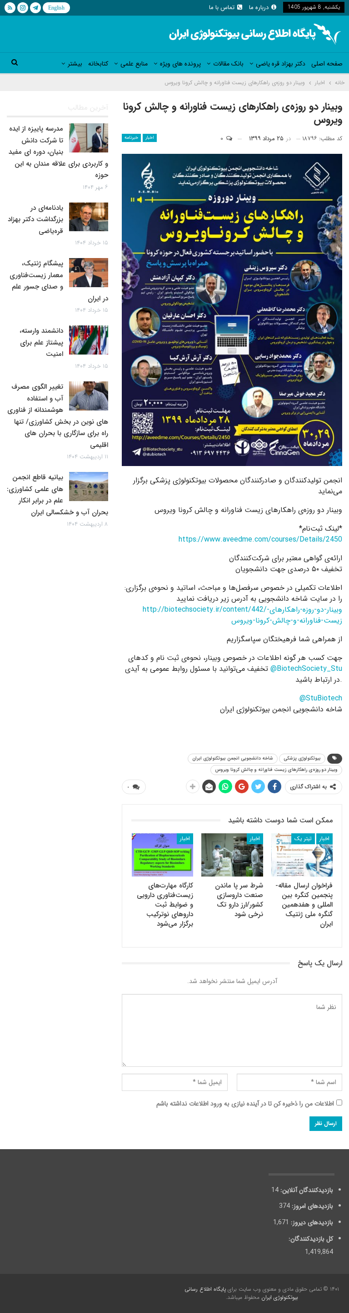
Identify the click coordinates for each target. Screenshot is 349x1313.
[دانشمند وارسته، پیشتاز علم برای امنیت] (88, 340)
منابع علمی (134, 64)
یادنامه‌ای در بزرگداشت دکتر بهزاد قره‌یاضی (35, 220)
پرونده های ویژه (180, 64)
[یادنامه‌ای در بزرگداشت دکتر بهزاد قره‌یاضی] (88, 217)
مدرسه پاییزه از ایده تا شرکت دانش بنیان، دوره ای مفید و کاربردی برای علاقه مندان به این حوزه (58, 152)
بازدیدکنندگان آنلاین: (306, 1190)
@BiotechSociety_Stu (306, 668)
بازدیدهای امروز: (311, 1206)
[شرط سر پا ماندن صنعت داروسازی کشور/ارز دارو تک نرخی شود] (232, 855)
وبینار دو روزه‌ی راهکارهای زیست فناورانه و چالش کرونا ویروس (276, 769)
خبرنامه (131, 137)
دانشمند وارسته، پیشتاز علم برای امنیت (41, 342)
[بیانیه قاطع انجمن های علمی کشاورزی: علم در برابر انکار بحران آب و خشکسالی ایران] (88, 486)
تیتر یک (303, 838)
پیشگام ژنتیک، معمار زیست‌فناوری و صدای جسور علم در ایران (59, 281)
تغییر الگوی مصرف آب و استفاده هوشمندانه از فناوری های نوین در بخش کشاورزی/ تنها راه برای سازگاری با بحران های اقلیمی (57, 416)
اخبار (149, 137)
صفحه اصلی (327, 64)
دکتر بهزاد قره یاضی (280, 64)
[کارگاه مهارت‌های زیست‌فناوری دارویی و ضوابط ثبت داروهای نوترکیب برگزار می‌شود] (163, 855)
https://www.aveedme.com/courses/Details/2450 (260, 539)
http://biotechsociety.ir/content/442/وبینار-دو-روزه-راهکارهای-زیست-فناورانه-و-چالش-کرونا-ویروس (242, 615)
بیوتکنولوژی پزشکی (302, 758)
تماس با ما (221, 7)
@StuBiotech (320, 698)
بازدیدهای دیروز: (311, 1222)
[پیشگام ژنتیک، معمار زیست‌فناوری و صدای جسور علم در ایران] (88, 272)
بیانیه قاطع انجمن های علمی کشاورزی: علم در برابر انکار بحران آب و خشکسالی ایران (57, 495)
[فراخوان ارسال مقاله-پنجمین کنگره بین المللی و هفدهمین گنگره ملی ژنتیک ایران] (302, 855)
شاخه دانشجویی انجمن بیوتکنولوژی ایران (232, 758)
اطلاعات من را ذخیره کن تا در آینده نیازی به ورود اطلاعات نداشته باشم (245, 1104)
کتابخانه (98, 64)
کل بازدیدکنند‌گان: (310, 1239)
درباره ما (259, 7)
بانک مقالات (228, 64)
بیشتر (75, 64)
